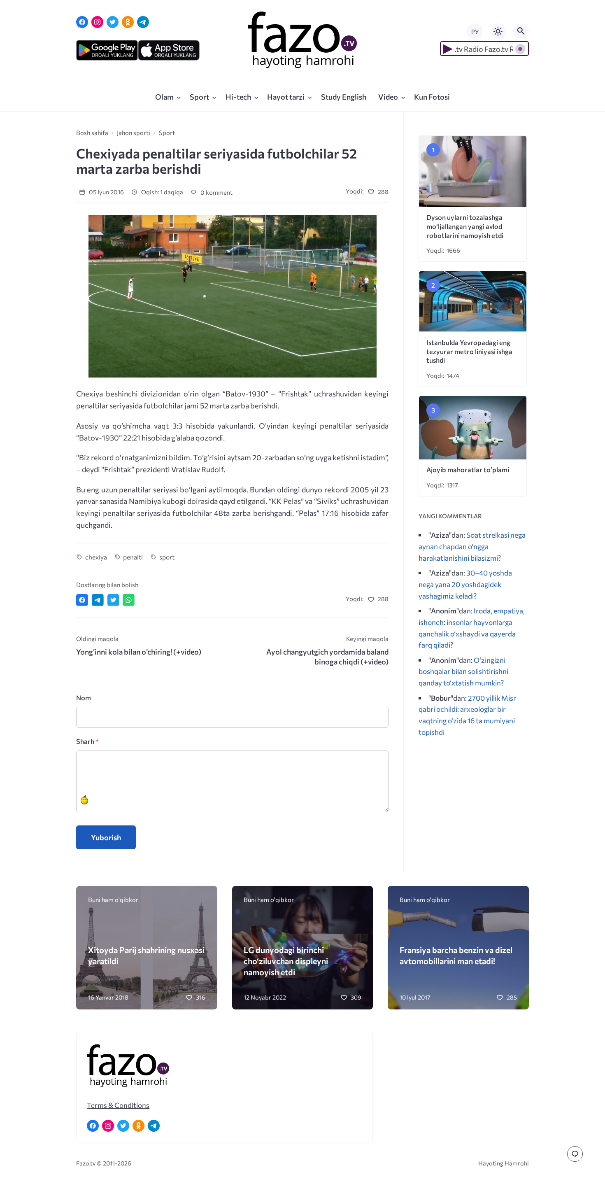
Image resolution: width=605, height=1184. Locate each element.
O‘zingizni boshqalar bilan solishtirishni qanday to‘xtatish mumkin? (463, 671)
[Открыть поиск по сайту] (521, 31)
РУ (475, 31)
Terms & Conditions (118, 1105)
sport (167, 557)
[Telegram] (143, 22)
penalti (133, 557)
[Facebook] (82, 22)
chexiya (96, 557)
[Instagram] (97, 22)
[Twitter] (113, 22)
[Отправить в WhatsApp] (129, 600)
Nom (83, 698)
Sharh (87, 741)
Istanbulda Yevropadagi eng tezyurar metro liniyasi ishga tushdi (469, 351)
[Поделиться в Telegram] (98, 600)
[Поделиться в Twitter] (113, 600)
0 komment (216, 192)
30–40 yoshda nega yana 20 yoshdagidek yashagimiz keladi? (465, 584)
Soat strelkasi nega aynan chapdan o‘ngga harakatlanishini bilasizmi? (472, 546)
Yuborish (106, 837)
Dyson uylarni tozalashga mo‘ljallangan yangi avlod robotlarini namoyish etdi (464, 226)
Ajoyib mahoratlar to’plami (467, 469)
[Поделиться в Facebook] (82, 600)
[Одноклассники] (128, 22)
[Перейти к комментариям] (575, 1154)
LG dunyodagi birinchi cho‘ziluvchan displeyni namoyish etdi (286, 961)
